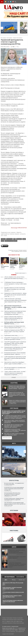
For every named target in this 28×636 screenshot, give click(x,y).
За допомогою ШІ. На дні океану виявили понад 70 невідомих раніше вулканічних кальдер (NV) (14, 489)
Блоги (14, 547)
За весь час (22, 579)
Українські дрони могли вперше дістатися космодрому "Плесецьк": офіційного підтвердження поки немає (15, 313)
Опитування (14, 408)
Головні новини (9, 617)
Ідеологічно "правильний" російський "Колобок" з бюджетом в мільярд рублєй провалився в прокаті (17, 564)
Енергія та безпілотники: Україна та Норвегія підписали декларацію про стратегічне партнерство (13, 318)
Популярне (20, 577)
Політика (14, 617)
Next (26, 28)
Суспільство (19, 617)
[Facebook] (8, 2)
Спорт (12, 621)
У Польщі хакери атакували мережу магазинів (13, 592)
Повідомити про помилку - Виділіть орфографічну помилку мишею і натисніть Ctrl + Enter (13, 234)
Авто (3, 621)
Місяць (14, 579)
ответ (2, 240)
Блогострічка (14, 480)
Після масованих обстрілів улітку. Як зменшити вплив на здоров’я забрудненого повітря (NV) (12, 494)
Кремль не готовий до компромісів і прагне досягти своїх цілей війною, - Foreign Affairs (17, 402)
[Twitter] (10, 2)
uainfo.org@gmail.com (20, 631)
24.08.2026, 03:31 (8, 496)
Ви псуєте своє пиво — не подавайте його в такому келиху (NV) (14, 484)
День (6, 579)
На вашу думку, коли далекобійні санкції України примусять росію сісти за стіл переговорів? (13, 412)
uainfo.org (17, 628)
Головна (4, 617)
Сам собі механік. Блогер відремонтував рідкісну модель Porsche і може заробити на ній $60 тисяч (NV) (14, 504)
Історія (18, 619)
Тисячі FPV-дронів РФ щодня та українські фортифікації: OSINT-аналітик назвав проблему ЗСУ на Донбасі (15, 343)
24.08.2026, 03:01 (8, 501)
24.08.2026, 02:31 (8, 506)
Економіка (4, 619)
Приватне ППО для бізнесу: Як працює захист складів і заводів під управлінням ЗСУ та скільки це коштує (17, 394)
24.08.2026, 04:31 (8, 485)
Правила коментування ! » (21, 273)
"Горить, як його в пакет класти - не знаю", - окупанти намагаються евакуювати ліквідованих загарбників (15, 373)
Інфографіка (14, 530)
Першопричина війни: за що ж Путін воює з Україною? (17, 557)
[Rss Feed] (5, 2)
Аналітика (14, 383)
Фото (14, 443)
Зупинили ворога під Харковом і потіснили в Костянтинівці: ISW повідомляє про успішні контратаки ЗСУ (15, 349)
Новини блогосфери (17, 37)
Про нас (4, 631)
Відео (18, 621)
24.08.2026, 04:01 (8, 491)
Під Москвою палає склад (11, 335)
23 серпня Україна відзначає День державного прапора (8, 31)
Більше (14, 377)
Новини (13, 274)
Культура (11, 619)
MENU (2, 1)
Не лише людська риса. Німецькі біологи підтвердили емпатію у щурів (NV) (14, 499)
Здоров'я (8, 621)
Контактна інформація (10, 631)
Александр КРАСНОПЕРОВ (19, 227)
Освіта (21, 619)
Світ (8, 619)
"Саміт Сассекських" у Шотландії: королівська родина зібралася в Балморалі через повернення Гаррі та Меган (15, 300)
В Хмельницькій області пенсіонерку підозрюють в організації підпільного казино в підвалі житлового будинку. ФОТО (14, 459)
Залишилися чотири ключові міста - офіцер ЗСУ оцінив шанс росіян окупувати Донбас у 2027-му (15, 295)
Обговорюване (9, 577)
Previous (1, 28)
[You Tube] (13, 2)
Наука (15, 619)
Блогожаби (14, 510)
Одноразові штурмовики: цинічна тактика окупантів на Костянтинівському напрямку (17, 551)
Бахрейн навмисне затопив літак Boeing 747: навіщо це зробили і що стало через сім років (14, 289)
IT (5, 621)
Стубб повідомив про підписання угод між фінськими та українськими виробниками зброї (15, 358)
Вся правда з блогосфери (6, 37)
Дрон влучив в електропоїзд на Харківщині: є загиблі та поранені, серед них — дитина (15, 307)
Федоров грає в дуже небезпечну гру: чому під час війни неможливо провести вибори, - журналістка (17, 387)
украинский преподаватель (11, 240)
